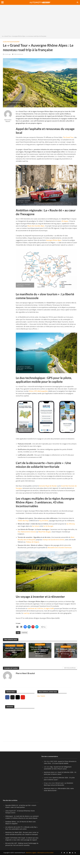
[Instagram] (18, 697)
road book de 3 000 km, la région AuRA (41, 608)
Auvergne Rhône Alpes (53, 240)
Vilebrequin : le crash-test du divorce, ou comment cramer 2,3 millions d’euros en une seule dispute (22, 817)
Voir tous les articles (70, 668)
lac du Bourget (48, 526)
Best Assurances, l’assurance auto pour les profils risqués (65, 650)
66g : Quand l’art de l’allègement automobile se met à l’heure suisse (57, 768)
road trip (26, 613)
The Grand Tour (68, 137)
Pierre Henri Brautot (7, 120)
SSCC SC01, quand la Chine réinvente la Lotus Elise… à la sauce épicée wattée (60, 762)
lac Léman (35, 526)
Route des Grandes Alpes (36, 226)
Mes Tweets (41, 696)
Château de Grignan (32, 542)
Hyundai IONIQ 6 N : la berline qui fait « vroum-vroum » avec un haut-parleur (20, 806)
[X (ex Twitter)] (12, 697)
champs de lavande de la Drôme (53, 540)
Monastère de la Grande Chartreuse (60, 547)
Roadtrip (16, 42)
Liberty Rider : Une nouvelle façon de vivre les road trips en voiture (14, 650)
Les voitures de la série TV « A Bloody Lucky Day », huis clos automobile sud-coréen (21, 828)
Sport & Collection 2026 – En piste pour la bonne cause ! (60, 773)
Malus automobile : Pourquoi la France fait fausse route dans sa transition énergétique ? (40, 650)
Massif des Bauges (44, 532)
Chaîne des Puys (23, 521)
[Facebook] (7, 697)
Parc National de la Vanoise (27, 532)
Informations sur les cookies (45, 853)
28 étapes (65, 221)
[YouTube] (23, 697)
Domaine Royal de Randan (48, 486)
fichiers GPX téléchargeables (38, 391)
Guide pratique (8, 42)
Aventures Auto (49, 772)
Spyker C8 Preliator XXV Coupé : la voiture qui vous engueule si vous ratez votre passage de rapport (21, 839)
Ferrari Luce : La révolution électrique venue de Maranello (58, 784)
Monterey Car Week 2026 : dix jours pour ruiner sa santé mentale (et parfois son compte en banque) (21, 833)
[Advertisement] (40, 20)
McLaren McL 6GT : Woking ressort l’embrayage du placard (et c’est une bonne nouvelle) (21, 844)
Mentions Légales (31, 853)
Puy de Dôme (43, 521)
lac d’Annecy (71, 524)
